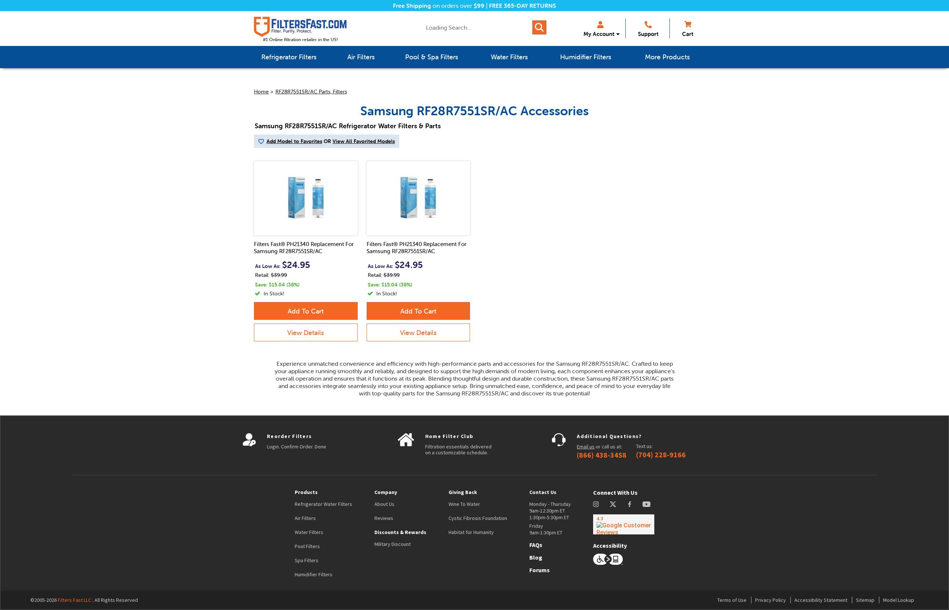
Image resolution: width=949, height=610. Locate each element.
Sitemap (865, 600)
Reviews (383, 518)
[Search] (539, 27)
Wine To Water (464, 504)
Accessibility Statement (820, 600)
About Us (384, 504)
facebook (629, 504)
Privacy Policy (770, 600)
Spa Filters (306, 560)
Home (261, 91)
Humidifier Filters (314, 574)
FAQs (535, 544)
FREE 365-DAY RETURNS (522, 5)
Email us (586, 447)
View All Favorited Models (364, 141)
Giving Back (463, 492)
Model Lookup (898, 600)
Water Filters (309, 532)
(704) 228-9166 (661, 454)
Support (648, 33)
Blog (535, 557)
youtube (646, 504)
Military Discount (392, 544)
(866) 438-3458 (601, 455)
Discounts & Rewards (400, 532)
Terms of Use (732, 600)
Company (385, 492)
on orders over (439, 5)
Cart (687, 33)
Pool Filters (307, 546)
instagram (596, 504)
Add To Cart (306, 311)
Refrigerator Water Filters (323, 504)
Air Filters (305, 518)
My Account (598, 33)
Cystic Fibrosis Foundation (478, 518)
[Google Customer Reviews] (623, 524)
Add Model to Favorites (294, 141)
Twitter (613, 504)
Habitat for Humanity (471, 532)
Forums (539, 570)
